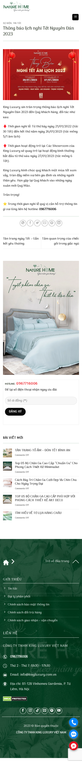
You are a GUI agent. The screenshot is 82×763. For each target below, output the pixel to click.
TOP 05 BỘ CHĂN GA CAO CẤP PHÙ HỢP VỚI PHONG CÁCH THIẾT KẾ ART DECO (45, 498)
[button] (75, 17)
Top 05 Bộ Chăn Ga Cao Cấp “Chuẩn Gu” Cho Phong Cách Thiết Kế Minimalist (46, 465)
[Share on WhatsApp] (23, 223)
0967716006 (27, 384)
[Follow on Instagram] (30, 710)
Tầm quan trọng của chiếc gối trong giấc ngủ (60, 241)
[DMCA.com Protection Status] (15, 698)
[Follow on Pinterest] (52, 710)
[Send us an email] (44, 710)
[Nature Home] (17, 7)
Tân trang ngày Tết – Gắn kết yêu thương (21, 241)
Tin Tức (17, 23)
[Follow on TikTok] (37, 710)
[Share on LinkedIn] (59, 223)
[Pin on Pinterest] (52, 223)
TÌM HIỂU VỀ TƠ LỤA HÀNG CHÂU (38, 513)
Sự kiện (7, 23)
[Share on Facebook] (30, 223)
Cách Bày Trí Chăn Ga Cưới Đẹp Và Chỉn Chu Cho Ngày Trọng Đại (46, 482)
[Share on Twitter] (37, 223)
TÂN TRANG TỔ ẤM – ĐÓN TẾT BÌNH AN (42, 450)
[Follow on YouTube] (59, 710)
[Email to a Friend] (44, 223)
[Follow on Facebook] (23, 710)
